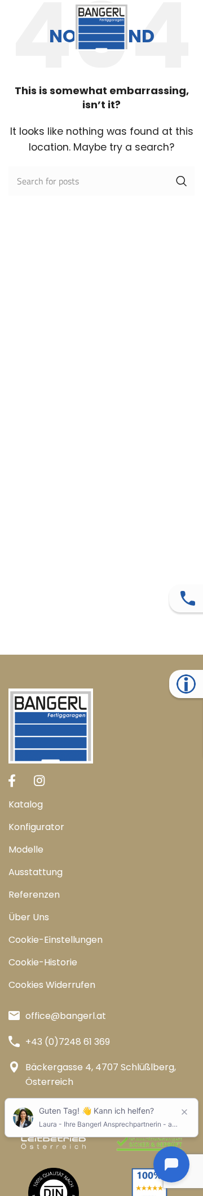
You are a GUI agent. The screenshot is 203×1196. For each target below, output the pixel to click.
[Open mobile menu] (14, 27)
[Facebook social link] (12, 780)
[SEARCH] (182, 181)
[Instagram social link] (39, 780)
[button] (101, 940)
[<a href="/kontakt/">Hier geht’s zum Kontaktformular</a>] (187, 598)
